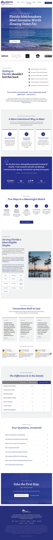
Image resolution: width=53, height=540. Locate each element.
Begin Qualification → (21, 495)
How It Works (28, 2)
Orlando (8, 260)
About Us (22, 2)
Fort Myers (22, 260)
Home (18, 2)
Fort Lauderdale (18, 258)
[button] (2, 354)
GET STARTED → (14, 41)
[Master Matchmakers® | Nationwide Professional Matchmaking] (7, 2)
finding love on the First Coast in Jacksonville (15, 271)
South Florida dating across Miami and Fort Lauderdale (13, 266)
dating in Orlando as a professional (9, 270)
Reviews (34, 2)
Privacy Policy (31, 523)
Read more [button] (4, 357)
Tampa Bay (13, 260)
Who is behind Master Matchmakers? (26, 465)
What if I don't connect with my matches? (26, 443)
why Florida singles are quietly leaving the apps (21, 101)
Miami (13, 258)
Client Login (48, 2)
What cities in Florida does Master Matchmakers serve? (26, 460)
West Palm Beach (21, 284)
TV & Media (39, 2)
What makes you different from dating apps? (26, 456)
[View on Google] (3, 351)
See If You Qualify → (26, 222)
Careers (26, 523)
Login (0, 539)
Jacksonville (6, 261)
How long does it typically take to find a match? (26, 439)
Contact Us (21, 523)
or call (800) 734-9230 (25, 41)
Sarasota (17, 260)
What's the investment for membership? (26, 435)
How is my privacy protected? (26, 448)
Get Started (29, 3)
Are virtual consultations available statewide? (26, 452)
